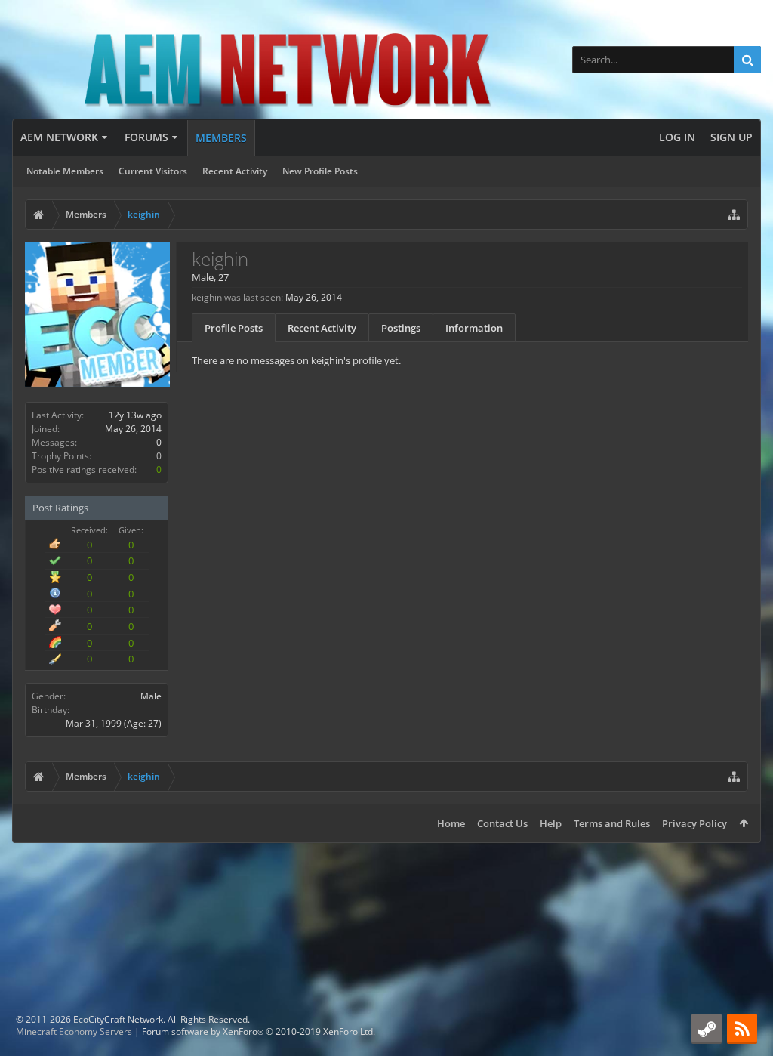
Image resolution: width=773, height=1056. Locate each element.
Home (451, 823)
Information (474, 328)
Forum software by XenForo (258, 1031)
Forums (146, 137)
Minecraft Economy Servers (74, 1031)
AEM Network (59, 137)
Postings (400, 328)
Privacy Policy (694, 823)
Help (551, 823)
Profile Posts (234, 328)
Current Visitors (153, 171)
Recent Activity (234, 171)
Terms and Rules (612, 823)
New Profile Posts (320, 171)
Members (221, 138)
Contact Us (502, 823)
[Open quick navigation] (733, 214)
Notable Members (64, 171)
